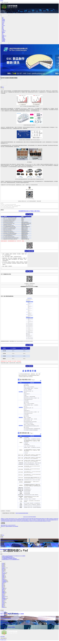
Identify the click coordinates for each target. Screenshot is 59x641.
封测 (2, 23)
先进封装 (3, 573)
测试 (2, 597)
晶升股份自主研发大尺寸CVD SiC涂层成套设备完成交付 (9, 540)
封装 (2, 586)
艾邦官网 (3, 38)
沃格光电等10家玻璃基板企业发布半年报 (8, 557)
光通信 (4, 616)
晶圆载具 (3, 591)
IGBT (3, 543)
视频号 (3, 36)
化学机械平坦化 (4, 581)
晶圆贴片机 (48, 518)
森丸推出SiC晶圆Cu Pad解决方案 (5, 549)
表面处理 (55, 518)
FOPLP (3, 564)
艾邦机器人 (4, 39)
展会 (2, 18)
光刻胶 (3, 575)
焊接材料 (23, 518)
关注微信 (3, 40)
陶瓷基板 (3, 32)
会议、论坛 (4, 572)
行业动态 (3, 19)
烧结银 (30, 518)
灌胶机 (51, 518)
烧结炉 (35, 518)
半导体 (3, 582)
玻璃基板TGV (4, 598)
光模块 (3, 576)
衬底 (2, 603)
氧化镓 (3, 595)
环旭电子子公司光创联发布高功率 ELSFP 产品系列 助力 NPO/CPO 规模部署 (12, 613)
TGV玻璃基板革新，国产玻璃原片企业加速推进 (9, 558)
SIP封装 (3, 22)
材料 (2, 26)
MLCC (3, 31)
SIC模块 (9, 518)
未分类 (3, 593)
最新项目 (3, 20)
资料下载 (3, 41)
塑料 (2, 33)
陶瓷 (2, 28)
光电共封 (3, 577)
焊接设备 (42, 518)
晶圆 (2, 24)
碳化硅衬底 (12, 518)
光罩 (2, 578)
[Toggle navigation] (0, 14)
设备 (2, 27)
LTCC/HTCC (4, 30)
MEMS (3, 568)
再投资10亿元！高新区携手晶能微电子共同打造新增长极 (9, 526)
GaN (2, 565)
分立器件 (19, 518)
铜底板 (40, 518)
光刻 (2, 574)
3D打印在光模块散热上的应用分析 (7, 556)
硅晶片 (3, 601)
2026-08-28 (2, 615)
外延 (2, 584)
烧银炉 (33, 518)
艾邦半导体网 (3, 10)
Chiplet (1, 543)
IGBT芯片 (15, 518)
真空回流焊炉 (27, 518)
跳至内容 (1, 0)
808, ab (5, 542)
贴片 (53, 518)
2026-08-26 (2, 624)
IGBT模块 (6, 518)
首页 (2, 17)
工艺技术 (3, 25)
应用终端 (2, 518)
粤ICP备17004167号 (3, 639)
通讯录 (3, 37)
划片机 (45, 518)
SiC (2, 34)
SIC (4, 518)
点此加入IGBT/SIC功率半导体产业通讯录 (29, 516)
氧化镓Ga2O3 (4, 596)
